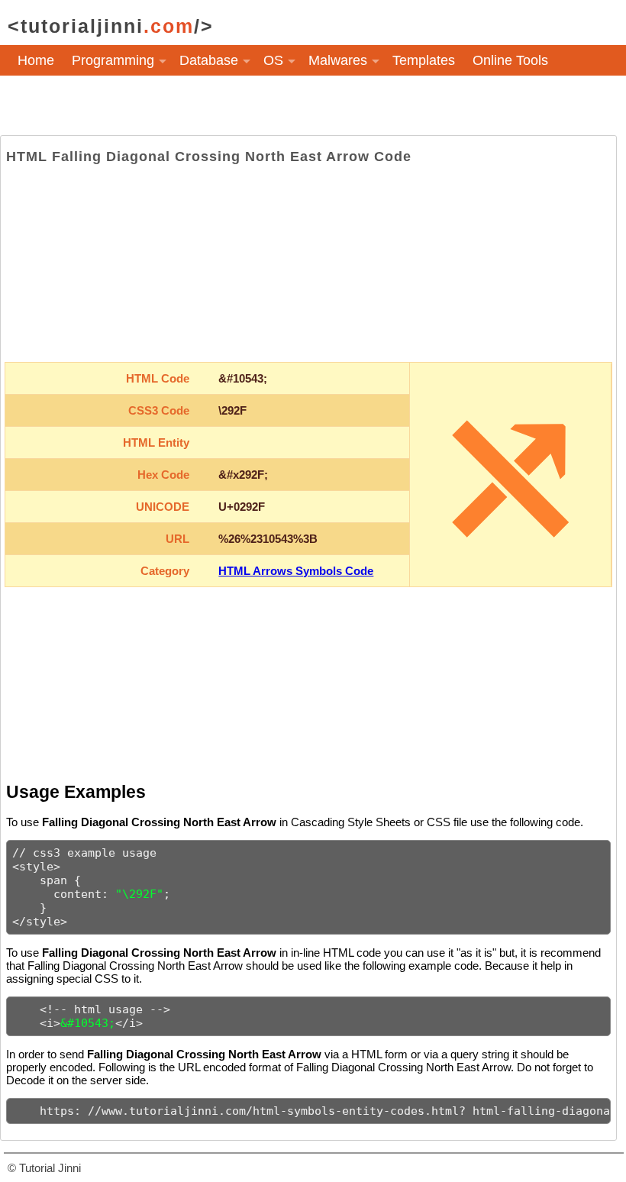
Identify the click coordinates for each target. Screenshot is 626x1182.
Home (36, 60)
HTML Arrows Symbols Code (295, 570)
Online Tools (510, 60)
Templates (423, 60)
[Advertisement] (308, 263)
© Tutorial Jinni (44, 1167)
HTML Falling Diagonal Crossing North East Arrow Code (208, 156)
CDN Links (161, 98)
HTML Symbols (64, 98)
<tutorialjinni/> (111, 26)
